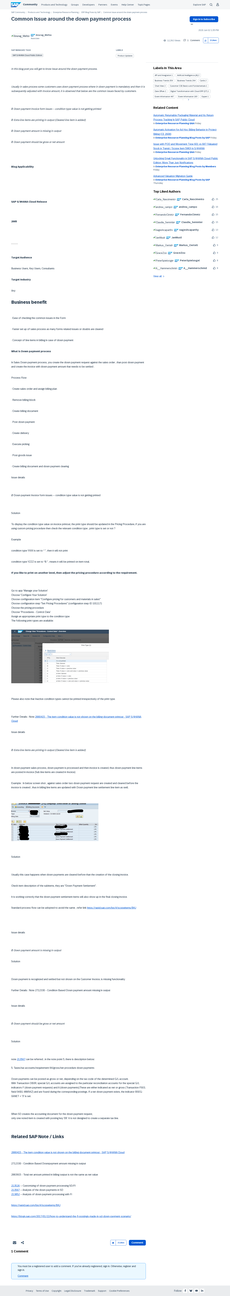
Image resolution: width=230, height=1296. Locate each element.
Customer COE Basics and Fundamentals (188, 86)
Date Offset (159, 91)
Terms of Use (42, 1291)
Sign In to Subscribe (204, 19)
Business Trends (162, 81)
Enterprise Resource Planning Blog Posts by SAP (183, 137)
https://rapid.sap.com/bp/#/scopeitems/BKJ (111, 907)
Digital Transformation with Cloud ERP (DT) (188, 91)
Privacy (29, 1291)
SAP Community (18, 12)
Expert (204, 97)
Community (30, 4)
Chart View (159, 86)
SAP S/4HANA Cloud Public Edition (27, 55)
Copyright (56, 1291)
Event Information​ (186, 97)
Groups (75, 4)
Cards (202, 81)
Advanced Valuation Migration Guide (173, 176)
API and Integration (163, 75)
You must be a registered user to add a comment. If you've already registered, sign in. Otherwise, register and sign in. (77, 1268)
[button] (205, 40)
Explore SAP (199, 4)
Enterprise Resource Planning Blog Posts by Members (186, 166)
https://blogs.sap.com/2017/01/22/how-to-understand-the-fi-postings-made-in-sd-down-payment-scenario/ (71, 1216)
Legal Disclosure (72, 1291)
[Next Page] (188, 99)
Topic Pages (144, 4)
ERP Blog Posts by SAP (90, 12)
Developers (88, 4)
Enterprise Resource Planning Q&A (175, 123)
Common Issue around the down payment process (71, 19)
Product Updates (125, 56)
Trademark (89, 1291)
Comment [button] (137, 1242)
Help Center (128, 4)
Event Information (162, 97)
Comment (23, 1276)
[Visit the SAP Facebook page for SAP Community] (185, 1290)
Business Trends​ (184, 81)
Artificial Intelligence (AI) (187, 75)
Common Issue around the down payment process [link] (125, 12)
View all (157, 276)
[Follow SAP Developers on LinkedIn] (202, 1290)
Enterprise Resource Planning (66, 12)
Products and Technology (54, 4)
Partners (102, 4)
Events (114, 4)
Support (102, 1291)
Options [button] (191, 24)
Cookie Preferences (119, 1291)
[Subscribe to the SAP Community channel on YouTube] (196, 1290)
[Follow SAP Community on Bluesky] (191, 1290)
